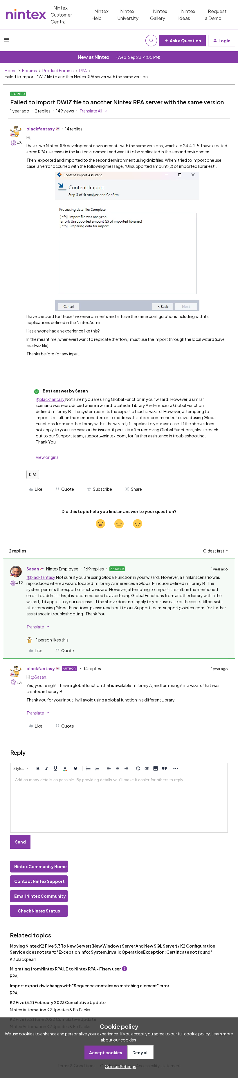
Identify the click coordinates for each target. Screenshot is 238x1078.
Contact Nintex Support (39, 881)
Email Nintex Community (40, 896)
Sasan (32, 568)
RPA (83, 70)
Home (11, 70)
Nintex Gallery (158, 14)
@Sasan (38, 676)
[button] (6, 41)
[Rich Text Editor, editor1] (119, 803)
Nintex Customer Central (61, 15)
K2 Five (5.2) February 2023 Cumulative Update (58, 1002)
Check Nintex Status (39, 910)
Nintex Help (100, 14)
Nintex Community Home (40, 866)
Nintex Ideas (186, 14)
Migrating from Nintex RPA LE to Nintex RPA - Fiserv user (65, 968)
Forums (29, 70)
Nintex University (127, 14)
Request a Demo (216, 14)
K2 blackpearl (23, 959)
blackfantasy (40, 128)
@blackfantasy (50, 399)
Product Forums (58, 70)
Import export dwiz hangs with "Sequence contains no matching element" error (89, 985)
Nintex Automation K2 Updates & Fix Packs (50, 1009)
